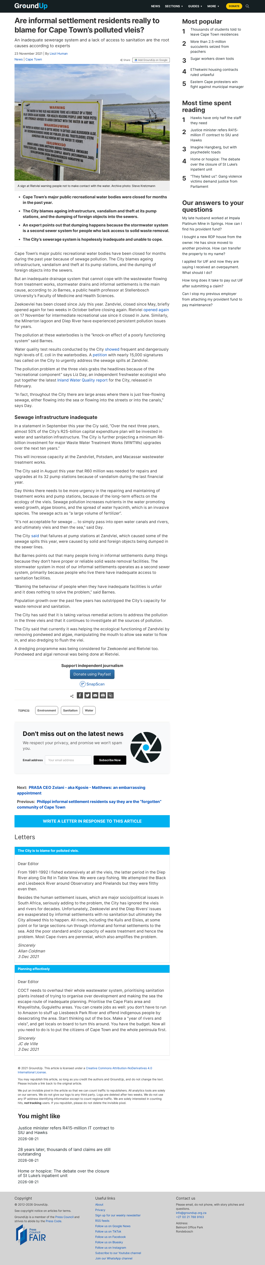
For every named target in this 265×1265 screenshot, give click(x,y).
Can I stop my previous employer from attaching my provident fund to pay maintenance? (212, 299)
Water (89, 710)
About (99, 1204)
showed (112, 349)
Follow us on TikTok (108, 1231)
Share (126, 60)
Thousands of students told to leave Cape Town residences (215, 31)
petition (100, 355)
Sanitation (70, 710)
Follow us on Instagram (110, 1247)
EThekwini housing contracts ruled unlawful (214, 72)
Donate (234, 6)
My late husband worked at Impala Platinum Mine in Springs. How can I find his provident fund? (212, 223)
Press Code (53, 1221)
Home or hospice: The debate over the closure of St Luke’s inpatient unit (215, 164)
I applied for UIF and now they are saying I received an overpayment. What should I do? (210, 267)
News (155, 6)
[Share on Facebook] (80, 697)
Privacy (100, 1210)
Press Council (64, 1217)
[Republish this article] (110, 697)
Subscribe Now (110, 760)
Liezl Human (59, 53)
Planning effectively (34, 969)
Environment (46, 710)
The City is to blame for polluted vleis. (48, 851)
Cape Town (33, 59)
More (213, 6)
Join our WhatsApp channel (113, 1258)
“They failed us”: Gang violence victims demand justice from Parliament (216, 181)
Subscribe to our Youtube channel (118, 1253)
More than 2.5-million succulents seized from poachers (209, 47)
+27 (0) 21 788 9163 (190, 1217)
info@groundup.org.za (191, 1212)
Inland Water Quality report (82, 380)
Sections (174, 6)
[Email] (96, 697)
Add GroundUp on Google (152, 59)
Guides (195, 6)
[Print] (103, 697)
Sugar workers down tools (212, 59)
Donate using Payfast (92, 674)
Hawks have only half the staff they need (215, 120)
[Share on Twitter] (88, 697)
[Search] (247, 6)
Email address (33, 760)
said (35, 535)
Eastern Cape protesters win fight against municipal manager (217, 84)
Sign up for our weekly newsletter (118, 1215)
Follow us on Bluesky (109, 1242)
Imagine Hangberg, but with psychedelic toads (213, 149)
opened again (156, 309)
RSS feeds (102, 1220)
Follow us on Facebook (110, 1237)
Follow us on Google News (112, 1226)
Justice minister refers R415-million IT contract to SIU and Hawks (214, 135)
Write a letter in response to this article (92, 821)
